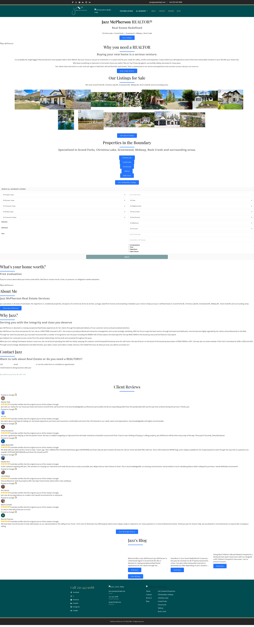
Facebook (76, 592)
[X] (76, 2)
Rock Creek (127, 176)
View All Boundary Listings (127, 182)
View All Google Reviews (127, 532)
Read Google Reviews (127, 71)
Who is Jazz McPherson (11, 308)
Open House (134, 251)
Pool (131, 247)
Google (75, 610)
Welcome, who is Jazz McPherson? (143, 552)
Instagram (76, 607)
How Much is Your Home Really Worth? (188, 552)
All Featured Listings (127, 135)
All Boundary (141, 11)
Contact (162, 11)
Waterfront (133, 249)
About (153, 11)
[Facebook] (73, 2)
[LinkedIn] (83, 2)
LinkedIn (75, 603)
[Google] (90, 2)
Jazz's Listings (127, 38)
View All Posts (135, 576)
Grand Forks (127, 162)
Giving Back (221, 550)
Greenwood (127, 167)
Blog (179, 11)
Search (127, 257)
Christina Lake (127, 158)
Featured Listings (126, 11)
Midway (127, 171)
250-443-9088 (8, 364)
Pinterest (76, 600)
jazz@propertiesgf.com (27, 364)
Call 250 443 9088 (82, 587)
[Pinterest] (80, 2)
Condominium (135, 245)
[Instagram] (86, 2)
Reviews (171, 11)
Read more (134, 570)
